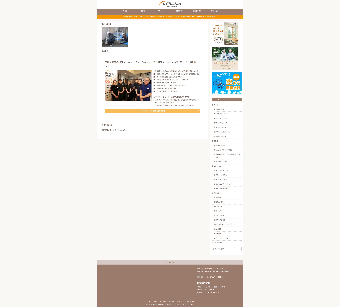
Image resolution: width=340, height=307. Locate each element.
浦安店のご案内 (220, 145)
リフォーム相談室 (221, 179)
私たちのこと (218, 206)
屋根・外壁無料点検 (221, 188)
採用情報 (218, 233)
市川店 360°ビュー (221, 113)
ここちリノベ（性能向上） (223, 184)
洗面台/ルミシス (220, 136)
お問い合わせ (218, 242)
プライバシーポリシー (222, 238)
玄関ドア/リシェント (222, 123)
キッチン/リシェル (221, 118)
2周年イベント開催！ (222, 161)
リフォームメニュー (221, 170)
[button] (239, 249)
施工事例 (216, 193)
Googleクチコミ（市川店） (224, 224)
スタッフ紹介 (219, 215)
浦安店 (216, 141)
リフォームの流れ (221, 175)
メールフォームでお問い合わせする (152, 111)
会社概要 (218, 229)
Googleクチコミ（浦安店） (224, 150)
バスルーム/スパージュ (222, 132)
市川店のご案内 (220, 109)
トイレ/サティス (220, 127)
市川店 (216, 105)
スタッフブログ (220, 220)
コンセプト (219, 211)
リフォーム (217, 166)
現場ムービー (219, 202)
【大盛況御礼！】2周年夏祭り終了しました (227, 156)
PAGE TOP (170, 262)
